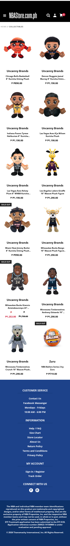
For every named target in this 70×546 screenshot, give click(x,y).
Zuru (52, 361)
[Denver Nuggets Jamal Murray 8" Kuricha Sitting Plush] (52, 47)
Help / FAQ (35, 428)
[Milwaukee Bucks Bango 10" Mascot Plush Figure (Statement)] (52, 219)
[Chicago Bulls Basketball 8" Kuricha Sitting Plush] (17, 47)
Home (4, 26)
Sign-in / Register (35, 471)
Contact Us (35, 398)
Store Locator (35, 437)
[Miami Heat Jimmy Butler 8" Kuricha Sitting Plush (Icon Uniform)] (17, 219)
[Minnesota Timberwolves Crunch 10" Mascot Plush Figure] (17, 338)
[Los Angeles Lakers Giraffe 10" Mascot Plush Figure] (52, 162)
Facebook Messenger (35, 403)
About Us (35, 441)
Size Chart (35, 432)
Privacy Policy (35, 455)
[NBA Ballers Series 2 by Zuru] (52, 338)
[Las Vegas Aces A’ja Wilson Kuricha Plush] (52, 105)
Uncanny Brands (17, 71)
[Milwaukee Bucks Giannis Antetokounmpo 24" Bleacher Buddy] (17, 277)
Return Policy (35, 446)
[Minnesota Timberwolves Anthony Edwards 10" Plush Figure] (52, 281)
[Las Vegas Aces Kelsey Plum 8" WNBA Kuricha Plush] (17, 162)
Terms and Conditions (35, 450)
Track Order (35, 476)
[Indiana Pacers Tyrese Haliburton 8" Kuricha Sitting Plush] (17, 105)
